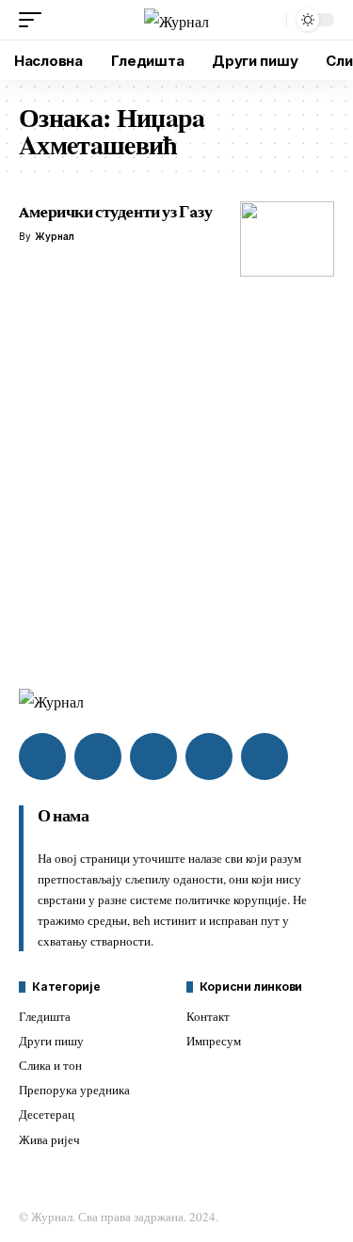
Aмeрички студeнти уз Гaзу (115, 211)
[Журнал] (176, 20)
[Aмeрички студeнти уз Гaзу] (287, 239)
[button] (35, 19)
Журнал (54, 236)
